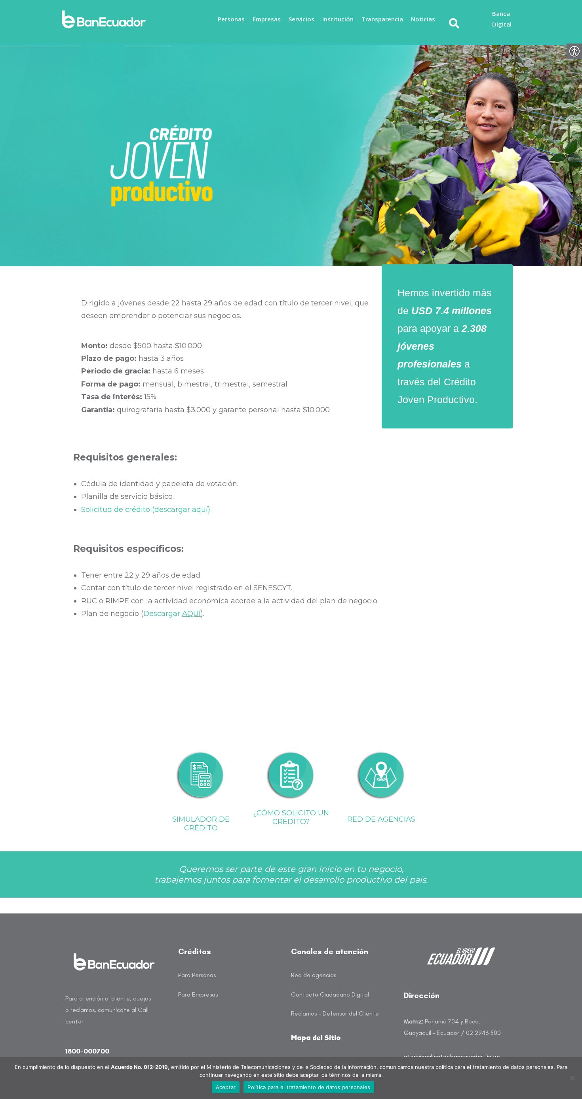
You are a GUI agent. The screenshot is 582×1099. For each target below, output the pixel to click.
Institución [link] (338, 19)
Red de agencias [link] (313, 975)
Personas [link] (231, 19)
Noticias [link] (423, 19)
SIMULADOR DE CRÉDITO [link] (201, 823)
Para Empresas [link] (198, 994)
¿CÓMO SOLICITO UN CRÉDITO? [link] (291, 817)
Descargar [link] (172, 613)
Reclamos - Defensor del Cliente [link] (335, 1013)
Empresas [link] (267, 19)
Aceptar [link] (226, 1087)
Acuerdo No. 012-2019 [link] (139, 1067)
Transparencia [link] (382, 19)
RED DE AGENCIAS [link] (381, 819)
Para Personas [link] (197, 975)
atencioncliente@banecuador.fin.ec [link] (452, 1056)
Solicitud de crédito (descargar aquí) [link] (145, 509)
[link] (106, 19)
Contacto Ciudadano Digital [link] (330, 994)
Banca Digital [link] (502, 18)
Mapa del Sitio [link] (316, 1038)
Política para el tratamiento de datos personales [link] (308, 1087)
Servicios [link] (301, 19)
